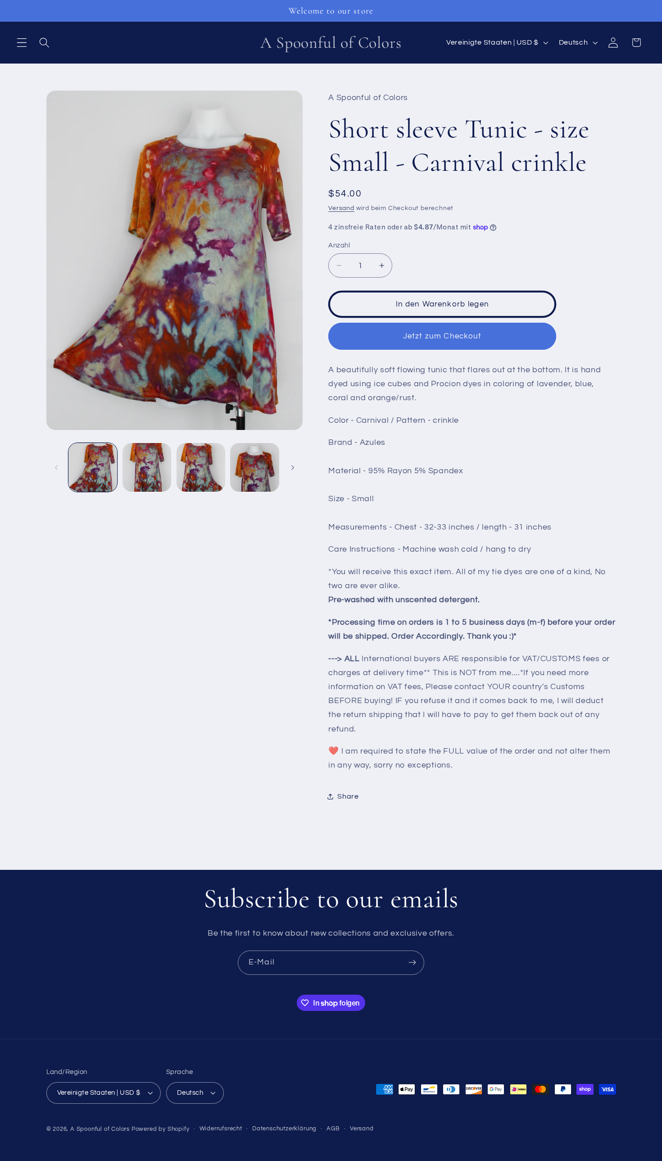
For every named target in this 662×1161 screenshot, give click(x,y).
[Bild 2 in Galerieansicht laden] (146, 467)
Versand (341, 208)
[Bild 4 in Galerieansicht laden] (254, 467)
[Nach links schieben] (56, 467)
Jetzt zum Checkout (442, 336)
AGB (333, 1129)
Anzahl (339, 245)
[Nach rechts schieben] (293, 467)
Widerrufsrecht (221, 1129)
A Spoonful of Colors (100, 1129)
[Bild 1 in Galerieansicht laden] (92, 467)
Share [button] (347, 796)
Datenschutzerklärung (284, 1129)
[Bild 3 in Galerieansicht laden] (201, 467)
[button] (21, 42)
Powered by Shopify (160, 1129)
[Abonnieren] (412, 963)
